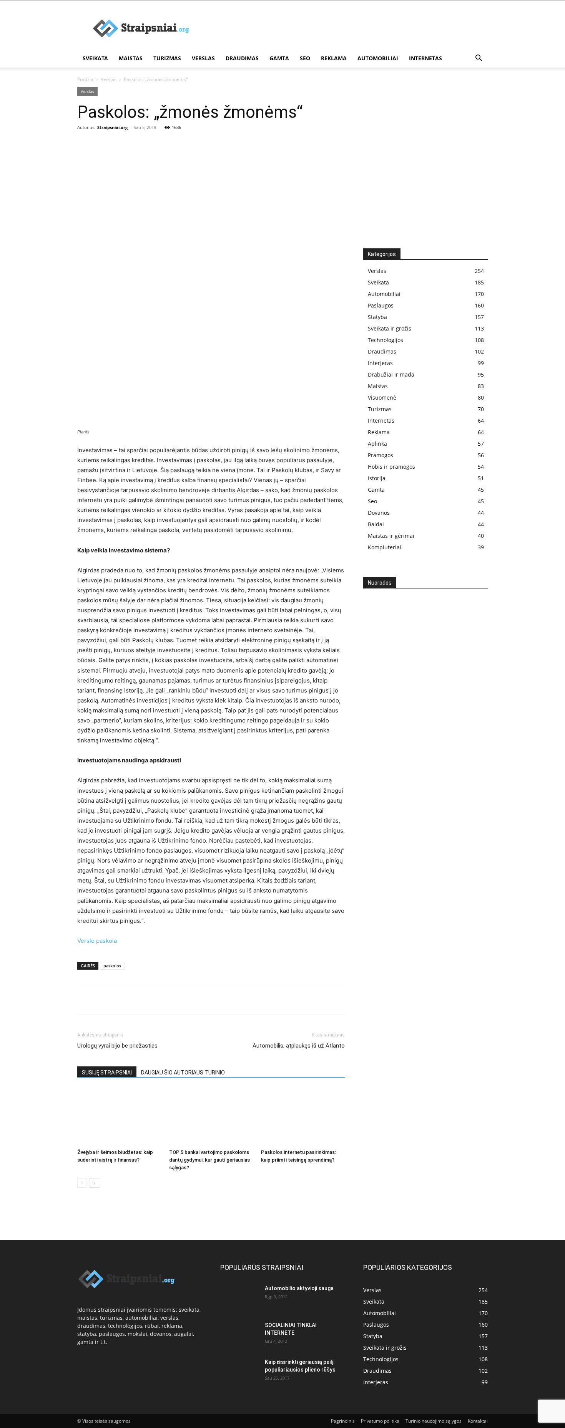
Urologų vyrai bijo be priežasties (117, 1045)
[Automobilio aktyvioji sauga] (239, 1297)
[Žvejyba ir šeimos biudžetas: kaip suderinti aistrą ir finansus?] (119, 1117)
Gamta (279, 58)
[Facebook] (85, 999)
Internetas (425, 58)
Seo (305, 58)
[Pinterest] (120, 999)
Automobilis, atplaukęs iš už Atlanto (299, 1045)
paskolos (112, 966)
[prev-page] (82, 1183)
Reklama (334, 58)
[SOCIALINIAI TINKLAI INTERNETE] (239, 1334)
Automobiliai (377, 58)
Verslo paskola (97, 940)
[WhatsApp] (138, 999)
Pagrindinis (343, 1421)
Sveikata (95, 58)
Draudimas (242, 58)
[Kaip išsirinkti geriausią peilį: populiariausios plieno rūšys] (239, 1371)
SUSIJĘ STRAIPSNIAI (107, 1072)
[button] (478, 59)
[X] (102, 999)
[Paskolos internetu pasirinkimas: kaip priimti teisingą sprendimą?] (303, 1117)
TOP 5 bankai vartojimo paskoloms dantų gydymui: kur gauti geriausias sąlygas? (209, 1159)
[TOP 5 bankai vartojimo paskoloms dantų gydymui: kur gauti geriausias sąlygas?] (211, 1117)
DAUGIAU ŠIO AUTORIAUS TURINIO (183, 1072)
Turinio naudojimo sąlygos (433, 1421)
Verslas (203, 58)
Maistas (131, 58)
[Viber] (155, 999)
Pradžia (85, 79)
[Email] (173, 999)
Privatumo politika (380, 1421)
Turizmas (167, 58)
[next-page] (94, 1183)
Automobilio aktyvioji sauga (299, 1288)
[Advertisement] (282, 191)
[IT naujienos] (422, 714)
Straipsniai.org (112, 127)
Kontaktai (478, 1421)
